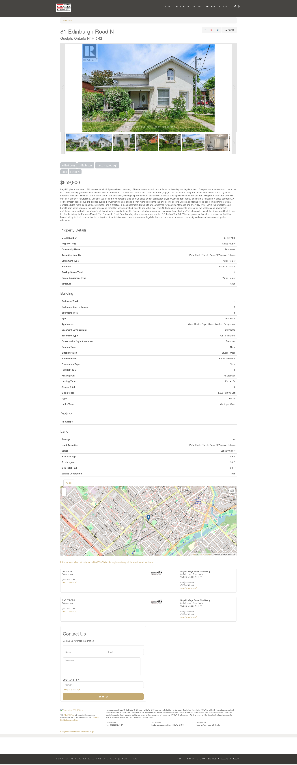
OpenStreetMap (205, 554)
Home (168, 6)
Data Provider (156, 722)
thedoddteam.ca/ (69, 582)
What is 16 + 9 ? (71, 680)
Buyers (197, 6)
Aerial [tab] (68, 482)
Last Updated (111, 722)
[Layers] (232, 490)
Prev (62, 88)
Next (234, 88)
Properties (182, 6)
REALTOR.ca (69, 715)
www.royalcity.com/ (188, 587)
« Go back (68, 20)
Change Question (70, 689)
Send (102, 696)
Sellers (210, 6)
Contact (224, 6)
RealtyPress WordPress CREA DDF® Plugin (77, 731)
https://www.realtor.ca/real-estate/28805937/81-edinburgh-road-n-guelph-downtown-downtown (106, 562)
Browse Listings (208, 759)
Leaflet (193, 554)
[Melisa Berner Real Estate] (235, 6)
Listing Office (201, 722)
